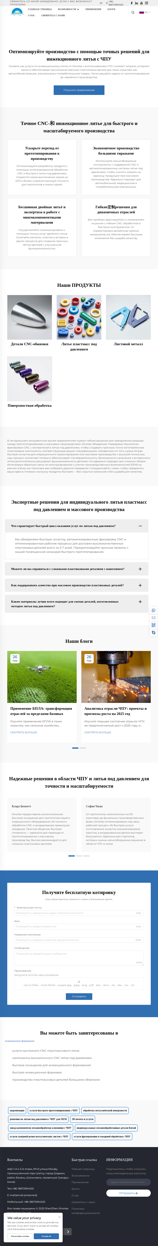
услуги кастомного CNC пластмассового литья (45, 1050)
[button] (75, 748)
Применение (93, 9)
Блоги (111, 9)
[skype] (153, 632)
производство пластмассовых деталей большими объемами (56, 1079)
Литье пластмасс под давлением (79, 346)
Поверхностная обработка (30, 405)
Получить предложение (79, 90)
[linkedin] (136, 3)
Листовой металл (128, 344)
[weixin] (153, 625)
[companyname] (17, 12)
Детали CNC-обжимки (29, 344)
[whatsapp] (153, 610)
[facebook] (131, 3)
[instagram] (146, 3)
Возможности (67, 9)
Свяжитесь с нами (53, 15)
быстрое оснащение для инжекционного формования (51, 1065)
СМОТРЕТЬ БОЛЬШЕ (23, 732)
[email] (153, 618)
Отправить (79, 996)
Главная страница (40, 9)
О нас (31, 15)
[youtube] (141, 3)
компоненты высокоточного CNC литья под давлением (52, 1058)
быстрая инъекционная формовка (37, 1072)
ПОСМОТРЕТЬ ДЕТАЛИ (29, 317)
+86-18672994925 (23, 1188)
